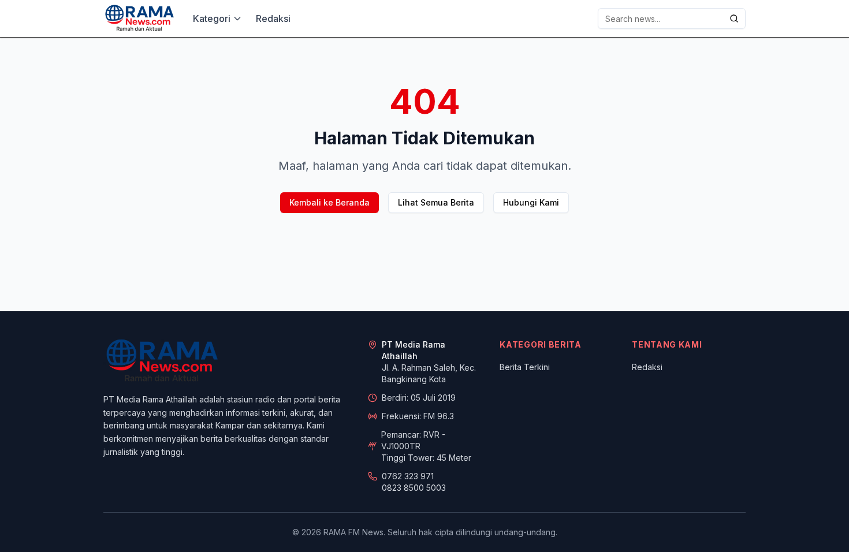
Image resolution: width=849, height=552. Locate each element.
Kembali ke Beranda (329, 202)
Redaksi (273, 18)
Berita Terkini (525, 367)
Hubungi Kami (531, 202)
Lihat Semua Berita (436, 202)
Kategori (211, 18)
